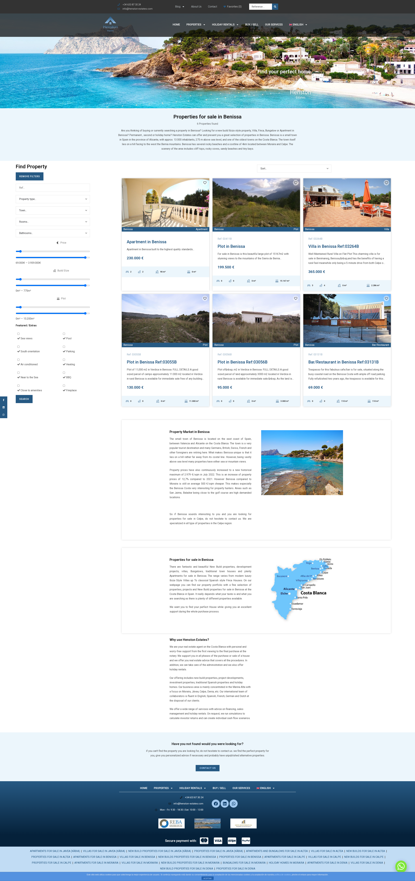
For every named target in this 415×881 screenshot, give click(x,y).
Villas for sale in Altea (327, 851)
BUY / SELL (252, 24)
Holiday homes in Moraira (286, 862)
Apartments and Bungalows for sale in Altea (277, 851)
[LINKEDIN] (3, 407)
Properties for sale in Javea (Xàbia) (218, 851)
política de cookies (282, 875)
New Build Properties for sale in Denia (186, 868)
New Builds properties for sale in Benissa (187, 856)
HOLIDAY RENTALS (223, 24)
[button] (207, 768)
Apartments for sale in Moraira (96, 862)
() (240, 6)
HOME (176, 24)
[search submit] (275, 7)
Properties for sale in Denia (235, 868)
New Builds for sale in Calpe (363, 856)
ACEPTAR (207, 878)
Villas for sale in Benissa (137, 856)
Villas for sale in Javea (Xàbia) (104, 851)
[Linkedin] (225, 804)
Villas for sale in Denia (367, 862)
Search (24, 399)
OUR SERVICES (274, 24)
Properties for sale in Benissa (240, 856)
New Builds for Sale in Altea (365, 851)
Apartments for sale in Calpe (284, 856)
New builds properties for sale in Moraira (190, 862)
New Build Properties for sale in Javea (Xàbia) (159, 851)
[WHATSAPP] (3, 414)
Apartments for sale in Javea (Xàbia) (55, 851)
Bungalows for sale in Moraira (244, 862)
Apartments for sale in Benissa (94, 856)
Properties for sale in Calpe (51, 862)
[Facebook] (216, 804)
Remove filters (29, 176)
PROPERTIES (193, 24)
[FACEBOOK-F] (3, 400)
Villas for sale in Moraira (140, 862)
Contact (212, 6)
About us (196, 6)
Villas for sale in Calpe (324, 856)
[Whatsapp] (234, 804)
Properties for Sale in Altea (50, 856)
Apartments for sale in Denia (327, 862)
